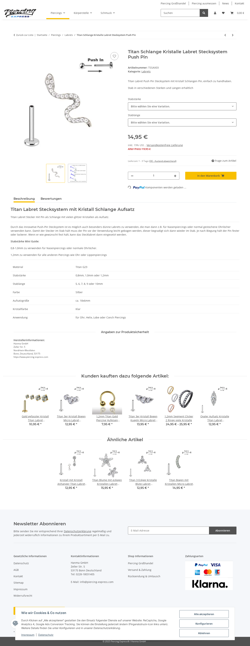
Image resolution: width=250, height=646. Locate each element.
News (225, 3)
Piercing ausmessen (204, 3)
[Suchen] (204, 13)
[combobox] (182, 106)
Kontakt (239, 3)
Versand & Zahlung (139, 570)
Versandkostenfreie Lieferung (165, 145)
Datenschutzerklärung (77, 531)
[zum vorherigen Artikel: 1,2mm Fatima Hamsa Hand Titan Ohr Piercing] (225, 35)
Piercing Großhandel (173, 3)
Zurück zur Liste (24, 35)
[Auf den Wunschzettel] (114, 56)
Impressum (27, 634)
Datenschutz (45, 634)
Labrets (146, 71)
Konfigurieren (204, 623)
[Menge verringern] (132, 175)
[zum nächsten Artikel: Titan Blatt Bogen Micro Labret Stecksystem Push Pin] (232, 35)
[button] (215, 13)
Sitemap (19, 582)
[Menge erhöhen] (175, 175)
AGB (16, 570)
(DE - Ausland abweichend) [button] (162, 161)
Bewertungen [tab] (51, 198)
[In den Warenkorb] (16, 47)
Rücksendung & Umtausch (144, 576)
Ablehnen (204, 633)
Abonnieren (222, 530)
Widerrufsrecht (23, 595)
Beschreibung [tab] (24, 198)
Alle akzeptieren (204, 614)
